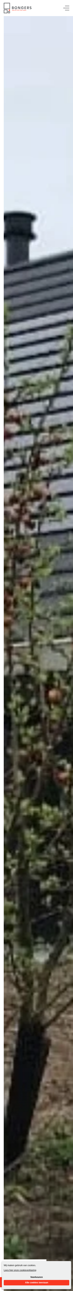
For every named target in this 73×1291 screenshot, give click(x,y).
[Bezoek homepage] (17, 8)
